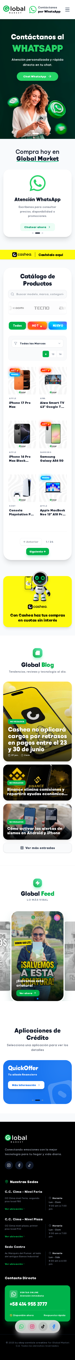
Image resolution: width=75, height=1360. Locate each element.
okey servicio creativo (32, 1342)
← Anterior (30, 542)
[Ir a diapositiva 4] (42, 133)
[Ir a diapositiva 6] (50, 133)
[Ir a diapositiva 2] (29, 133)
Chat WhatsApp (34, 76)
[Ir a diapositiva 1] (25, 133)
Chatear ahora (35, 227)
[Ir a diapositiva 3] (35, 133)
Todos (17, 325)
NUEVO (58, 325)
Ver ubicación (14, 1208)
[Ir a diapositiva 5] (46, 133)
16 (60, 354)
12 (53, 354)
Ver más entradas (40, 848)
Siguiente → (37, 551)
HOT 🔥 (37, 325)
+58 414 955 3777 (28, 1304)
